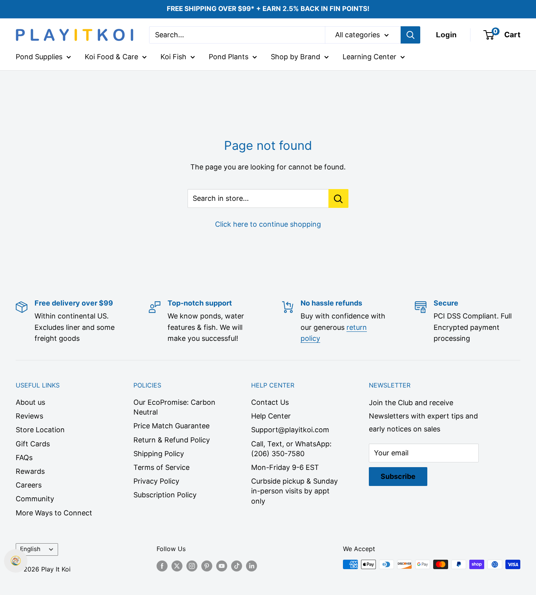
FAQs (24, 457)
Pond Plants (228, 57)
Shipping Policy (158, 453)
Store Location (40, 430)
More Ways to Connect (54, 513)
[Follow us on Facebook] (162, 565)
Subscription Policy (165, 495)
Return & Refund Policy (171, 440)
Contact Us (270, 402)
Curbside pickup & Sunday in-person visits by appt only (294, 491)
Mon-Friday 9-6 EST (285, 467)
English (30, 549)
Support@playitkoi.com (290, 430)
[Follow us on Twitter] (176, 565)
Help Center (271, 416)
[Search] (410, 35)
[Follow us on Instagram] (191, 565)
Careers (29, 485)
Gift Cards (33, 444)
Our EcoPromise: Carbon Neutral (174, 407)
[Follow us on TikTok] (236, 565)
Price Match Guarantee (171, 426)
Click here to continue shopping (268, 224)
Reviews (29, 416)
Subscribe (398, 476)
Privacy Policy (156, 481)
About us (30, 402)
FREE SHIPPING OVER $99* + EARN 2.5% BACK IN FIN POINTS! (268, 9)
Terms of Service (161, 467)
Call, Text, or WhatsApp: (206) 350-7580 (291, 449)
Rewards (30, 471)
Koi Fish (173, 57)
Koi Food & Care (111, 57)
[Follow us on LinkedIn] (251, 565)
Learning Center (369, 57)
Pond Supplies (39, 57)
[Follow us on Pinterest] (206, 565)
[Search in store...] (338, 198)
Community (35, 499)
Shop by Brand (295, 57)
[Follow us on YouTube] (221, 565)
